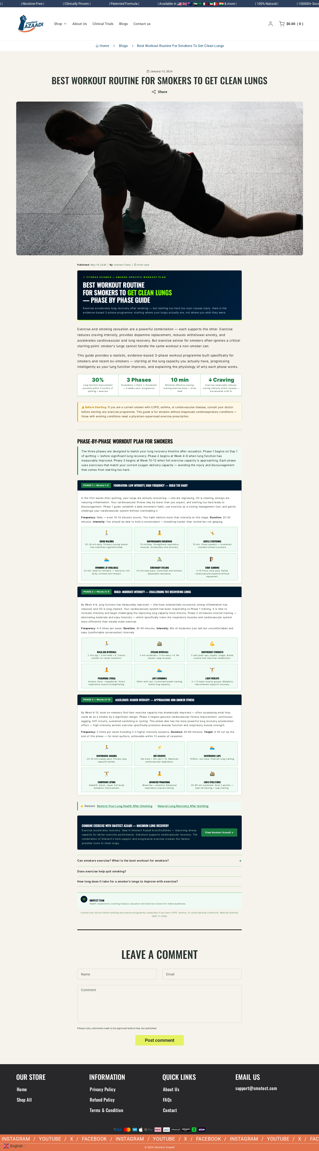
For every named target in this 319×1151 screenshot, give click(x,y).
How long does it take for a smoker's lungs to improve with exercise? (127, 881)
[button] (290, 24)
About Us (171, 1089)
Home (104, 46)
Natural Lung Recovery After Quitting (183, 806)
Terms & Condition (106, 1110)
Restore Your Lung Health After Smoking (125, 806)
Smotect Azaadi (165, 1147)
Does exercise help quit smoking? (101, 871)
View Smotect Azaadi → (219, 832)
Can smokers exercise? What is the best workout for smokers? (123, 860)
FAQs (167, 1099)
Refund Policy (102, 1099)
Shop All (24, 1099)
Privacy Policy (102, 1089)
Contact (170, 1110)
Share (162, 92)
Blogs (123, 46)
